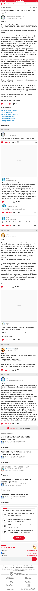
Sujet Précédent (7, 7)
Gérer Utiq (16, 569)
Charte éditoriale (21, 566)
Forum (6, 4)
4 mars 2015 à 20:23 (11, 180)
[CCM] (28, 578)
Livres (20, 4)
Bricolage (4, 555)
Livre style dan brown (7, 116)
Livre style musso (6, 112)
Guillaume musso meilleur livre (10, 114)
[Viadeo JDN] (28, 585)
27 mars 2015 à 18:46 (17, 18)
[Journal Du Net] (10, 582)
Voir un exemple (32, 550)
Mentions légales (24, 569)
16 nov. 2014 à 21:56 (11, 135)
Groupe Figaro (32, 569)
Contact (33, 566)
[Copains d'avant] (10, 585)
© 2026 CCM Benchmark (19, 570)
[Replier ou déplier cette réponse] (36, 129)
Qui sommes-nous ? (7, 566)
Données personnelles (29, 567)
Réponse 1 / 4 (5, 129)
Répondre (12, 428)
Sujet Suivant (32, 7)
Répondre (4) (7, 104)
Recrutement (19, 567)
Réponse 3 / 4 (5, 344)
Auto (3, 553)
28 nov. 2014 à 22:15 (11, 236)
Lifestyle (4, 550)
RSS (14, 567)
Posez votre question (25, 428)
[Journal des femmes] (10, 578)
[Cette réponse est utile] (13, 142)
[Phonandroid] (28, 589)
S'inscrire (19, 537)
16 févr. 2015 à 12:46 (11, 350)
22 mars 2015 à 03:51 (12, 206)
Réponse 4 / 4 (5, 374)
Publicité (28, 566)
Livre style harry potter (8, 118)
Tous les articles (8, 567)
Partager (17, 104)
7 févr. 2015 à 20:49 (10, 325)
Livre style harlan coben (8, 121)
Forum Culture (13, 4)
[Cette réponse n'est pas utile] (18, 142)
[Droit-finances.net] (28, 582)
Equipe (14, 566)
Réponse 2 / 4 (5, 230)
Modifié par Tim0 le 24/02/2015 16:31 (15, 380)
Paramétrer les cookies (8, 569)
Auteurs (26, 4)
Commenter (7, 142)
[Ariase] (10, 589)
